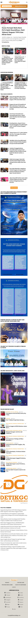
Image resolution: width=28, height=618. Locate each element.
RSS (15, 609)
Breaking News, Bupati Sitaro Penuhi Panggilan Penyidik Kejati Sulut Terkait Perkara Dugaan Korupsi (18, 125)
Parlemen (8, 411)
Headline (8, 418)
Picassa (8, 607)
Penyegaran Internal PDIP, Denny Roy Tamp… (16, 414)
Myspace (21, 602)
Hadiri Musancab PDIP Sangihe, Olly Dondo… (15, 445)
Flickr (21, 607)
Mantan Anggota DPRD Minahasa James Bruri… (16, 427)
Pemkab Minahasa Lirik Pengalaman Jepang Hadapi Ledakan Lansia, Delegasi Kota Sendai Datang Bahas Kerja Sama (14, 515)
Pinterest (8, 595)
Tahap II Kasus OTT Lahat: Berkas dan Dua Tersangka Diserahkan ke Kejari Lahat (7, 59)
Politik (12, 411)
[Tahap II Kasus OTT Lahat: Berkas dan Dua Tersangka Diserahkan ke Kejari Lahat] (7, 51)
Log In (13, 587)
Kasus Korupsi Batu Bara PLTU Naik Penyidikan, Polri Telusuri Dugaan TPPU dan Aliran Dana (13, 31)
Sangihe (16, 411)
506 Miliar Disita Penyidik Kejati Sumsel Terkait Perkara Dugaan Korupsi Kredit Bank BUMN (20, 60)
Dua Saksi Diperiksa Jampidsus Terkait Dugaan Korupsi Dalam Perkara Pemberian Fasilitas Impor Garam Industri (17, 171)
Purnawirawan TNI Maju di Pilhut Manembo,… (14, 439)
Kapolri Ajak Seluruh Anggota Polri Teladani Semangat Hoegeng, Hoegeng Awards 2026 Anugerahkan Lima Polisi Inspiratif (21, 86)
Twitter (21, 592)
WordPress (21, 597)
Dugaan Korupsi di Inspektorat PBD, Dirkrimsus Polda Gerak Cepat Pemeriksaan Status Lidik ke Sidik (18, 107)
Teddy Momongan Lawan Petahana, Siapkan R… (15, 464)
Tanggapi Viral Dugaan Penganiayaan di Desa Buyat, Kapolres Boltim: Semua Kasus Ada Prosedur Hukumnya (7, 85)
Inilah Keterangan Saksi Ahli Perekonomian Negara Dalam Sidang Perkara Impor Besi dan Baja (17, 161)
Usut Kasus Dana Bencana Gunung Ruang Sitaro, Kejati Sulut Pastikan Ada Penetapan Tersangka (17, 116)
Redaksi (7, 582)
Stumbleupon (8, 597)
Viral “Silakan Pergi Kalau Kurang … (15, 420)
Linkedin (21, 599)
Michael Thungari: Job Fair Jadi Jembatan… (14, 432)
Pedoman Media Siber (7, 584)
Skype (8, 604)
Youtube (21, 604)
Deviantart (8, 602)
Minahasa (15, 423)
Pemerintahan (20, 423)
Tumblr (21, 595)
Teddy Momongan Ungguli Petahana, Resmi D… (16, 458)
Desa (7, 423)
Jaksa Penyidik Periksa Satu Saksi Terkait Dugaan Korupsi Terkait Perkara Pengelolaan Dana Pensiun (18, 180)
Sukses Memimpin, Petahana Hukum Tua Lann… (15, 452)
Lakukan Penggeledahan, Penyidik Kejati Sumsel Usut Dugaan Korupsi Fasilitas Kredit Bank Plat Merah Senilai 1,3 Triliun (17, 151)
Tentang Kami (20, 582)
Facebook (8, 592)
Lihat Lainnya (14, 187)
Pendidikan (15, 430)
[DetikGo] (14, 2)
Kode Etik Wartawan (20, 584)
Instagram (8, 599)
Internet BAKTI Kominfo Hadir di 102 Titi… (15, 470)
